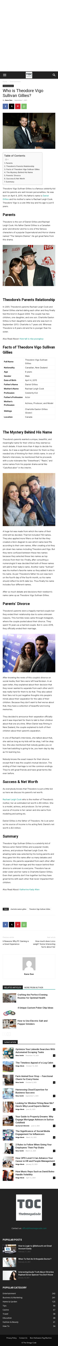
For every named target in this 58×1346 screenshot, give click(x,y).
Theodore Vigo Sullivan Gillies (39, 909)
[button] (4, 75)
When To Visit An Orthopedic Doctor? (34, 1259)
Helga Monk (20, 1066)
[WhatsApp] (24, 106)
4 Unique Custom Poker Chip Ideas (35, 1007)
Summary (10, 182)
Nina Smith (20, 1055)
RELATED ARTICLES (12, 988)
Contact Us (23, 1338)
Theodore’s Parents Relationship (20, 166)
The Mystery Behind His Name (19, 172)
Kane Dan (8, 100)
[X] (11, 106)
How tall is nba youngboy (31, 338)
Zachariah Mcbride (22, 1126)
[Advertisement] (29, 41)
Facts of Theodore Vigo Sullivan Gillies (23, 169)
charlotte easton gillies (18, 909)
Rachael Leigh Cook (12, 799)
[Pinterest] (18, 106)
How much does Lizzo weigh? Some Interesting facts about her (44, 944)
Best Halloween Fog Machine (41, 1338)
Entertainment (15, 81)
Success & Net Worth (15, 178)
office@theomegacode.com (34, 1228)
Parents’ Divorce (13, 175)
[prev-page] (4, 1034)
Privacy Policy (11, 1338)
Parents (9, 163)
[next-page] (8, 1034)
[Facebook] (5, 106)
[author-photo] (29, 970)
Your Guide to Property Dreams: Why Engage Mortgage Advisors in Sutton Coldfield (35, 1119)
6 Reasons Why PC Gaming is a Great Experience (16, 942)
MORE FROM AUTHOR (33, 988)
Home (5, 81)
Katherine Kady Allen (30, 889)
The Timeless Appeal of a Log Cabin (34, 1062)
